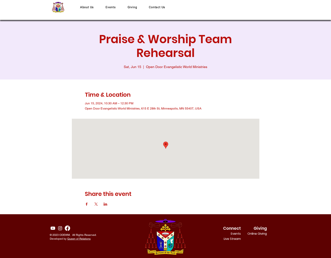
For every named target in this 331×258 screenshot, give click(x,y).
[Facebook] (67, 228)
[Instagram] (60, 228)
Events (236, 233)
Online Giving (262, 233)
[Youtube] (53, 228)
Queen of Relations (79, 238)
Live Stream (232, 239)
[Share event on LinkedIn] (105, 204)
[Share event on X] (96, 204)
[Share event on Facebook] (86, 204)
